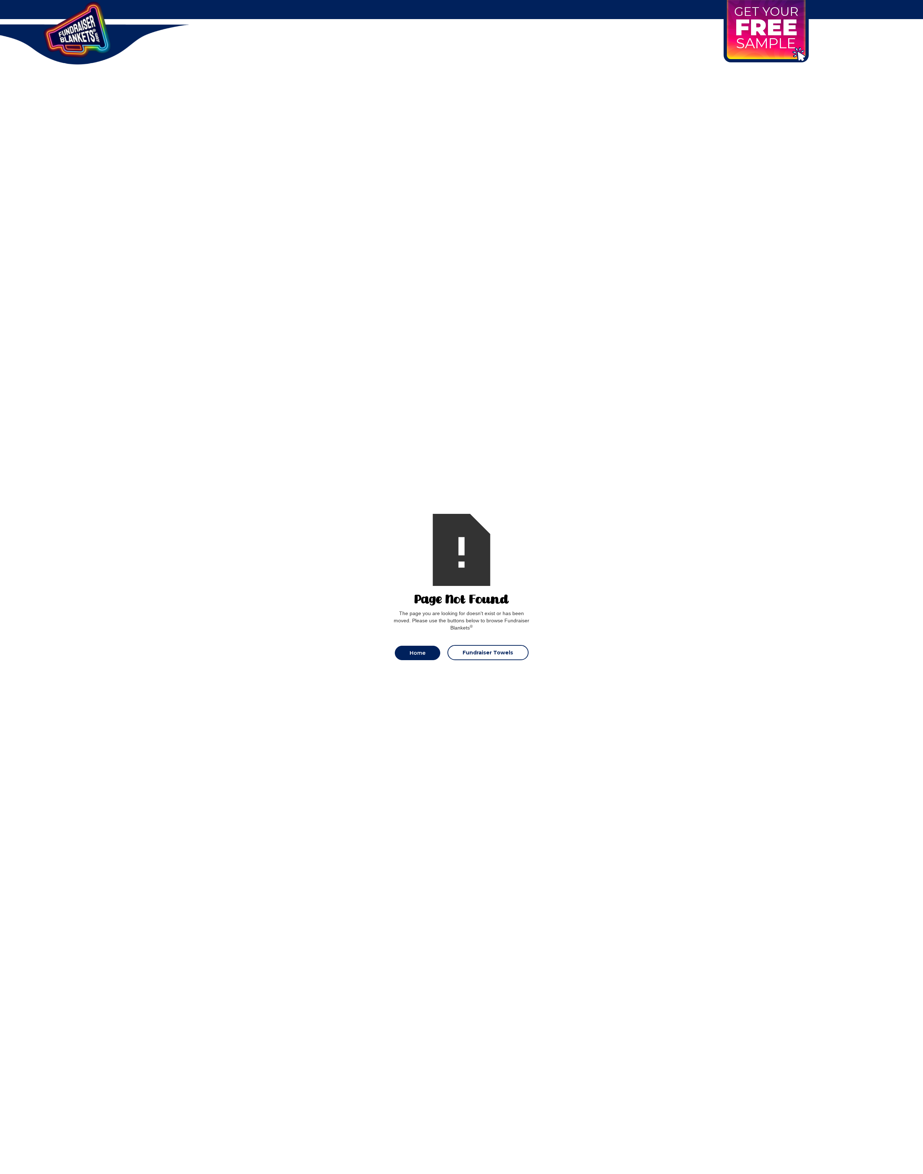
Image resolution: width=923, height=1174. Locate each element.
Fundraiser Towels (488, 652)
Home (417, 653)
